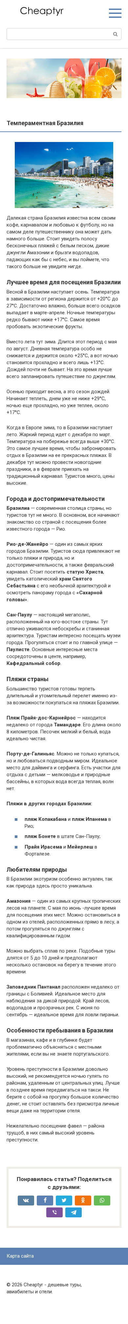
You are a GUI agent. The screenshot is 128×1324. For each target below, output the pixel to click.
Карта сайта (20, 1256)
